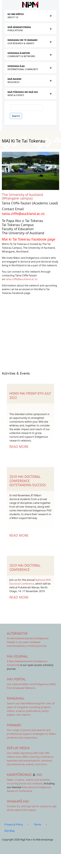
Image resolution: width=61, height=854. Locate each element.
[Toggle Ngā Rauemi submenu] (50, 80)
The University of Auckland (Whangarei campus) (22, 196)
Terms (37, 824)
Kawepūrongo (19, 774)
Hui (39, 774)
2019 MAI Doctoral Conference (24, 567)
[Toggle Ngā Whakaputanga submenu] (50, 29)
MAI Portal (16, 679)
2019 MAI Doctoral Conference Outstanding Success (27, 480)
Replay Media (18, 748)
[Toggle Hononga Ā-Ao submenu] (50, 68)
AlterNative (17, 633)
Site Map (9, 830)
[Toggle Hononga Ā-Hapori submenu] (50, 54)
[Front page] (30, 5)
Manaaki (14, 725)
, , (16, 779)
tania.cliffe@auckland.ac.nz (23, 213)
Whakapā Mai (18, 801)
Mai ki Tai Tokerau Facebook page (29, 239)
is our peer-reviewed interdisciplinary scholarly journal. (28, 642)
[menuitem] (28, 16)
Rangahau (15, 698)
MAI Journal (17, 656)
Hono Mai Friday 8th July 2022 (30, 395)
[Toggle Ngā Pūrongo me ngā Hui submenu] (50, 93)
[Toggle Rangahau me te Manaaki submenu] (50, 42)
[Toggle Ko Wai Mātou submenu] (50, 16)
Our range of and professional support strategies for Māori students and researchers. (31, 733)
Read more (19, 446)
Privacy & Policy (13, 824)
